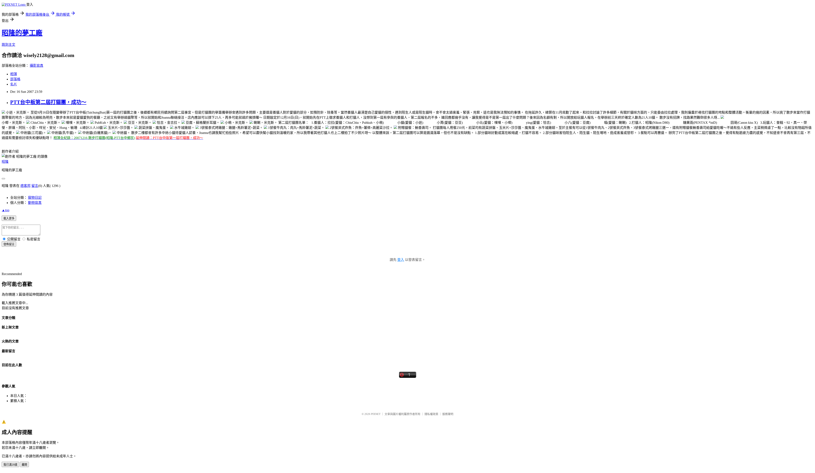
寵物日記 (35, 197)
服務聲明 (447, 414)
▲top (5, 210)
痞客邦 (25, 186)
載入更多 (8, 218)
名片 (13, 84)
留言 (34, 186)
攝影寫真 (36, 65)
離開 (24, 464)
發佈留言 (8, 244)
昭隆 (5, 161)
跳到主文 (8, 44)
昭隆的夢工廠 (22, 33)
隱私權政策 (431, 414)
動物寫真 (35, 203)
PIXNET (376, 414)
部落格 (15, 79)
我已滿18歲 (10, 464)
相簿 (13, 74)
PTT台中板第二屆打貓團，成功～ (48, 102)
